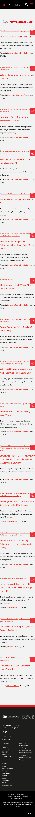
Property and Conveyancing (6, 772)
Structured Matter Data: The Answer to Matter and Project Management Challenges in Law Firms (17, 459)
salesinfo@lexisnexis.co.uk (14, 728)
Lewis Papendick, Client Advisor (18, 95)
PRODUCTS (5, 743)
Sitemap (25, 796)
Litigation (4, 775)
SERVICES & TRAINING (5, 749)
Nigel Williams (12, 521)
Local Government (7, 785)
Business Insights (24, 745)
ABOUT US (5, 754)
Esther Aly (10, 647)
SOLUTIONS (22, 743)
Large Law (4, 766)
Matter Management (25, 750)
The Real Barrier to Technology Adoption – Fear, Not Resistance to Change (16, 544)
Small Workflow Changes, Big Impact (17, 36)
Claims (4, 778)
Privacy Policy (21, 794)
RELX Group (6, 739)
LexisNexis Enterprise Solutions (18, 53)
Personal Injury (6, 780)
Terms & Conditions (14, 796)
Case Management (24, 748)
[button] (31, 4)
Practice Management (25, 752)
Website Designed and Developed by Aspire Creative (17, 805)
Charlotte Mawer (13, 686)
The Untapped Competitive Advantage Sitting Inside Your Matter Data (17, 245)
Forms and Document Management (25, 759)
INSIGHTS (5, 752)
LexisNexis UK (6, 737)
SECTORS (4, 763)
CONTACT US (6, 756)
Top (30, 813)
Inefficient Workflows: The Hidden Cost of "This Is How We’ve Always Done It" (16, 587)
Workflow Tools (23, 755)
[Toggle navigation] (30, 4)
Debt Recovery (6, 783)
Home (12, 794)
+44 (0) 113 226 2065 (11, 725)
